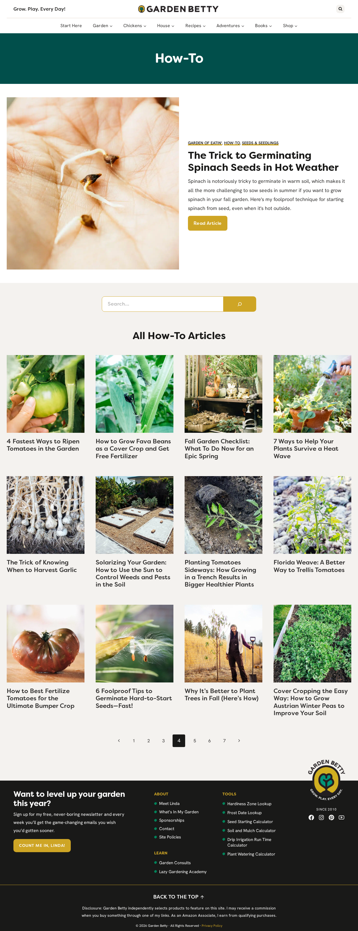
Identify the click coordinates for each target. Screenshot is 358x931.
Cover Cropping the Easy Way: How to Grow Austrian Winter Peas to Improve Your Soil (311, 702)
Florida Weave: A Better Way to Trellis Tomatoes (309, 566)
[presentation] (45, 394)
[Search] (239, 303)
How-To (232, 142)
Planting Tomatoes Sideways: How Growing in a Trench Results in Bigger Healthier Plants (220, 573)
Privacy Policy (212, 925)
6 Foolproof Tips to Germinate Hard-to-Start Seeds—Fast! (134, 698)
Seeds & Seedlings (260, 142)
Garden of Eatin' (205, 142)
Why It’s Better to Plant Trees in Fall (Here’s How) (221, 694)
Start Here (71, 26)
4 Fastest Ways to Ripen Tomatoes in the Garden (43, 445)
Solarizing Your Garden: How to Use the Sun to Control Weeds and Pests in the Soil (133, 573)
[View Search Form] (340, 9)
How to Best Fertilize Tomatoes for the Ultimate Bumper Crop (40, 698)
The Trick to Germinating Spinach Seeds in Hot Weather (263, 161)
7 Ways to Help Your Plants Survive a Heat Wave (306, 448)
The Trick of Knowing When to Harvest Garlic (42, 566)
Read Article (208, 223)
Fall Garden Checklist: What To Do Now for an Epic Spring (219, 448)
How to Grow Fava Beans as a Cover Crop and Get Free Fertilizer (133, 448)
